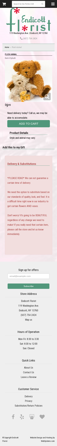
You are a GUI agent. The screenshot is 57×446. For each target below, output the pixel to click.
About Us (28, 367)
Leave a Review (28, 377)
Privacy (28, 400)
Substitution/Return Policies (28, 405)
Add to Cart (28, 123)
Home (7, 47)
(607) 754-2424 (30, 38)
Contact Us (28, 372)
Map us (28, 319)
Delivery (29, 396)
